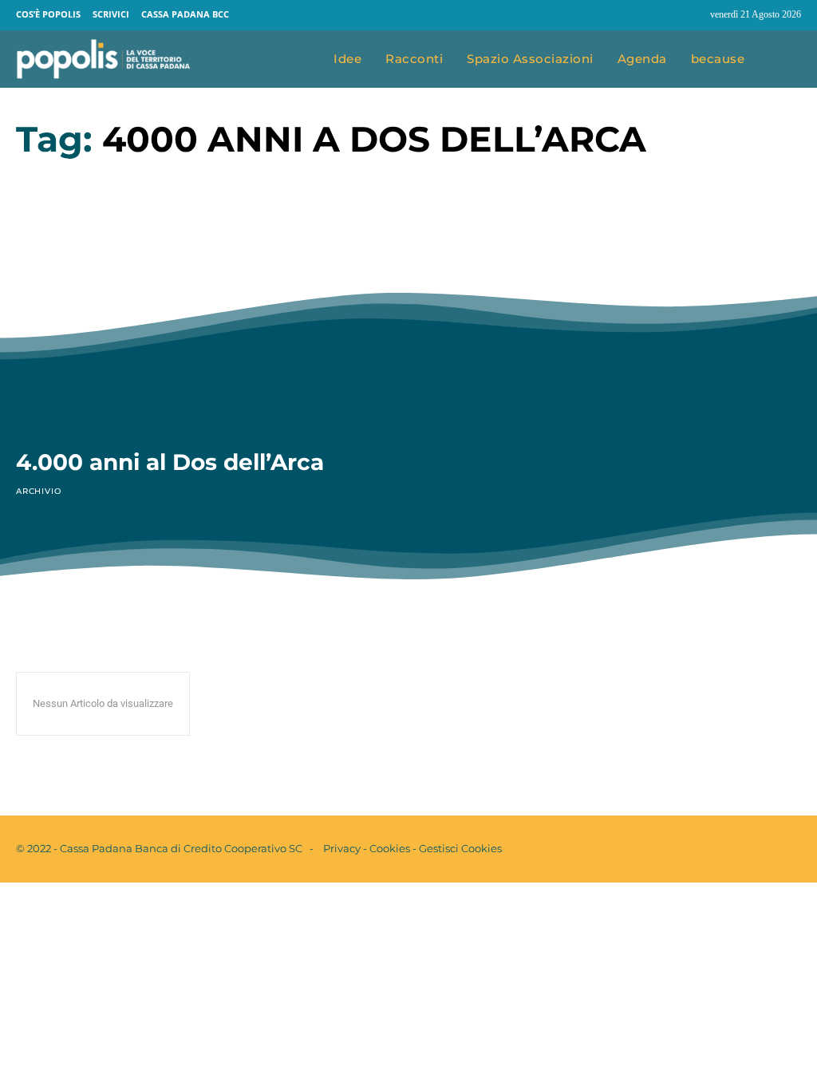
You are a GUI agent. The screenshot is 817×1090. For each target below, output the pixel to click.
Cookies (389, 848)
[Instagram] (691, 15)
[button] (784, 59)
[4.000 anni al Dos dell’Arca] (202, 326)
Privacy (342, 848)
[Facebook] (660, 15)
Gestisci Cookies (460, 848)
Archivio (38, 491)
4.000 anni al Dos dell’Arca (170, 462)
